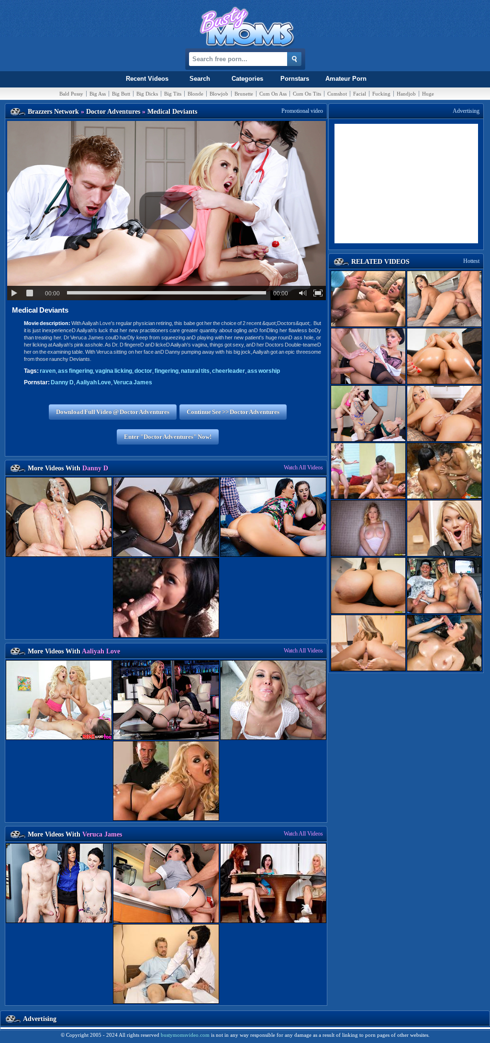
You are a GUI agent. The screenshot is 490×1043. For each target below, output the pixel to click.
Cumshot (337, 94)
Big (97, 94)
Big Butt (121, 94)
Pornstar (294, 78)
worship (263, 371)
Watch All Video (303, 467)
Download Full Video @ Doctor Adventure (112, 411)
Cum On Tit (307, 94)
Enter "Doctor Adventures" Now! (168, 436)
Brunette (243, 94)
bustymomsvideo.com (185, 1035)
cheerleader (228, 371)
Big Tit (172, 94)
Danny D (62, 382)
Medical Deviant (40, 310)
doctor (143, 371)
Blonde (195, 94)
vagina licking (113, 371)
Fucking (381, 94)
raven (48, 371)
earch (199, 78)
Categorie (247, 78)
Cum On (273, 94)
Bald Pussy (71, 94)
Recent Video (147, 78)
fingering (75, 371)
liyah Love (93, 382)
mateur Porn (346, 78)
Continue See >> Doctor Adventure (233, 411)
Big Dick (147, 94)
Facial (359, 94)
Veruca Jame (132, 382)
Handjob (406, 94)
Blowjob (219, 94)
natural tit (195, 371)
